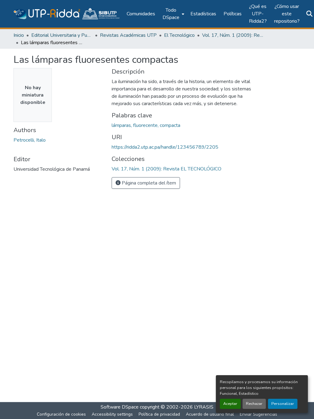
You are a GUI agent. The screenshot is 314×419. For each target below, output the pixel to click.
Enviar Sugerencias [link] (258, 414)
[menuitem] (172, 14)
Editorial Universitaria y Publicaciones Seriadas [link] (62, 35)
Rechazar (254, 403)
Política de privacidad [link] (159, 414)
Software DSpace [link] (120, 407)
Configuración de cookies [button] (61, 414)
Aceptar (230, 403)
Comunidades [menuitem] (141, 13)
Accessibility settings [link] (112, 414)
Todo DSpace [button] (171, 14)
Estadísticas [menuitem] (203, 13)
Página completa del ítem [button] (148, 183)
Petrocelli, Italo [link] (29, 140)
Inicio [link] (18, 35)
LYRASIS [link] (203, 407)
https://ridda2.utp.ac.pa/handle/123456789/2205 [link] (165, 147)
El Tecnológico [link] (179, 35)
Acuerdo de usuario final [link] (210, 414)
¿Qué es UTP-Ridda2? (258, 14)
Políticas (233, 13)
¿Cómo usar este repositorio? (287, 14)
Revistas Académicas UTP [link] (128, 35)
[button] (67, 14)
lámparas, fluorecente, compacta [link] (146, 125)
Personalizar (282, 403)
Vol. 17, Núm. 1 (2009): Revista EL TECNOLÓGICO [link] (232, 35)
